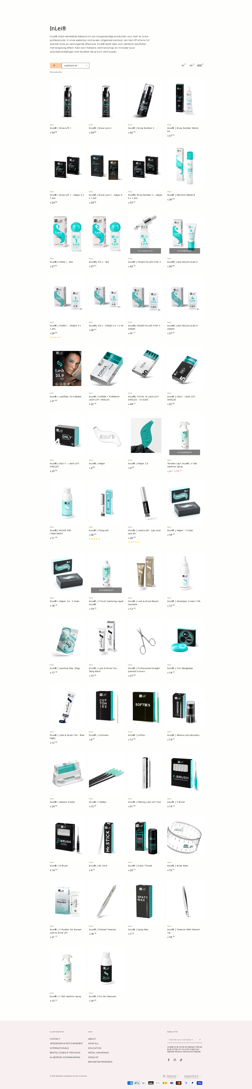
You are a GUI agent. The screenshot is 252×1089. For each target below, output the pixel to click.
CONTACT (55, 1039)
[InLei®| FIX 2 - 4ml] (106, 234)
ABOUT (92, 1039)
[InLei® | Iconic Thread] (145, 838)
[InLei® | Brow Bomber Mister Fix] (184, 100)
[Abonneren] (200, 1040)
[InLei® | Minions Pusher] (67, 774)
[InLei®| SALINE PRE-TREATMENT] (67, 502)
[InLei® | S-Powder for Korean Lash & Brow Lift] (67, 901)
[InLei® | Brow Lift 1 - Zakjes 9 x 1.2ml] (67, 167)
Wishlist (93, 1057)
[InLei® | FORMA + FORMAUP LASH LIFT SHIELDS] (106, 368)
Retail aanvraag (98, 1053)
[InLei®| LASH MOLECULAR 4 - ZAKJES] (184, 298)
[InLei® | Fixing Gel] (106, 502)
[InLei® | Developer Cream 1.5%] (184, 573)
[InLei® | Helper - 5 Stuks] (184, 502)
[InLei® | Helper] (106, 435)
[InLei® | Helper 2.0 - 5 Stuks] (67, 573)
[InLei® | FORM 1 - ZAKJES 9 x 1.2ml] (67, 298)
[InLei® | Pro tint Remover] (106, 968)
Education (94, 1048)
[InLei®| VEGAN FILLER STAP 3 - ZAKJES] (145, 298)
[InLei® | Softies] (145, 707)
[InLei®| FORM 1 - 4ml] (67, 234)
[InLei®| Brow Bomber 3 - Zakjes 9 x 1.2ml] (145, 167)
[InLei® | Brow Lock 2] (106, 100)
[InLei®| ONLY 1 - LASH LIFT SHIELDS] (67, 435)
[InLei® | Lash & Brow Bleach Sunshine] (145, 573)
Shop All (93, 1043)
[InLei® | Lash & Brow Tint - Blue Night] (67, 707)
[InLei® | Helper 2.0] (145, 435)
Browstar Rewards (100, 1062)
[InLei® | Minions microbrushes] (184, 707)
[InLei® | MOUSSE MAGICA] (184, 167)
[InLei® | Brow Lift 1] (67, 100)
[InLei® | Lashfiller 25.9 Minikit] (67, 368)
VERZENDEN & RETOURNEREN (66, 1043)
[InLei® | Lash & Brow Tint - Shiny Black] (106, 640)
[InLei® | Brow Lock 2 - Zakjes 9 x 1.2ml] (106, 167)
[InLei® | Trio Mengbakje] (184, 640)
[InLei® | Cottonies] (106, 707)
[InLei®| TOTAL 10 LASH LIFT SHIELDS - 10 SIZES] (145, 368)
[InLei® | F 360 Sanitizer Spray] (67, 968)
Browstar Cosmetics (64, 1076)
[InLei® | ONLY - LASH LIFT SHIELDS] (184, 368)
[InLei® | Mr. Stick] (106, 838)
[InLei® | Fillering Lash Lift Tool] (145, 774)
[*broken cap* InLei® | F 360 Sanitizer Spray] (184, 435)
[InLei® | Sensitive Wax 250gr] (67, 640)
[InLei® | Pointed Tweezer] (106, 901)
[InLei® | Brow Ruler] (184, 838)
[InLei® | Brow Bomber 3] (145, 100)
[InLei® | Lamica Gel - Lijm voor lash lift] (145, 502)
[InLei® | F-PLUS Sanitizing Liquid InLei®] (106, 573)
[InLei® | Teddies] (106, 774)
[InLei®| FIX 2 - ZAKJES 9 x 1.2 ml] (106, 298)
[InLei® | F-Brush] (184, 774)
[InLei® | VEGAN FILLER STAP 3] (145, 234)
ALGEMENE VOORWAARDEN (65, 1057)
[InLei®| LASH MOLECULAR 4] (184, 234)
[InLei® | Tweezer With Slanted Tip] (184, 901)
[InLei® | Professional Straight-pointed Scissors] (145, 640)
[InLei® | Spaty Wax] (145, 901)
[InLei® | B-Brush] (67, 838)
